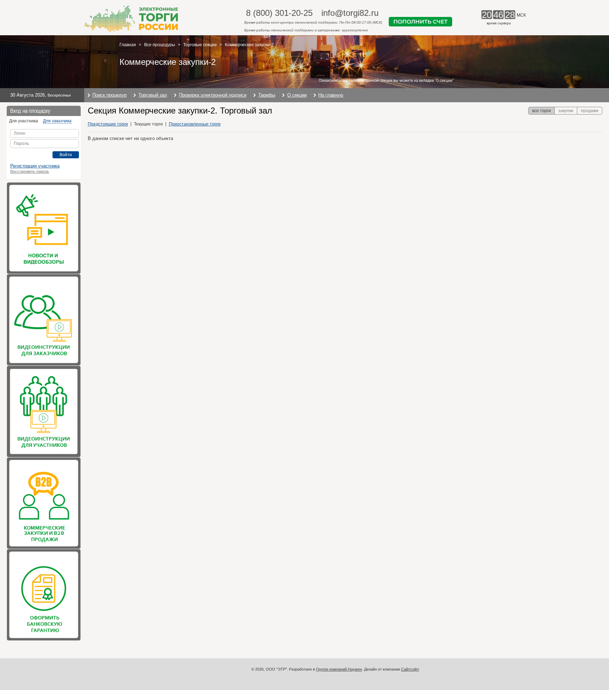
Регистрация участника (35, 166)
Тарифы (266, 95)
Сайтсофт (410, 669)
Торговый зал (153, 95)
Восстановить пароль (29, 171)
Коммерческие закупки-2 (249, 45)
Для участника (23, 120)
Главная (127, 45)
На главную (330, 95)
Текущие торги (148, 124)
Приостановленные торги (195, 124)
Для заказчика (57, 120)
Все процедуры (159, 45)
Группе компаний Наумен (339, 669)
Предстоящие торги (108, 124)
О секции (297, 95)
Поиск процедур (109, 95)
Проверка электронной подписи (212, 95)
